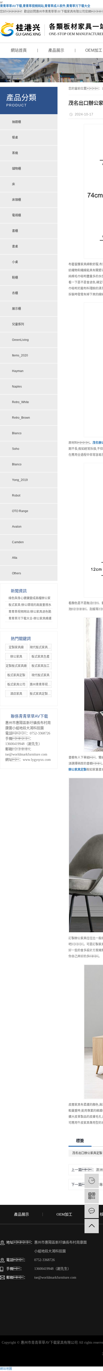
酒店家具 (16, 694)
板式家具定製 (16, 675)
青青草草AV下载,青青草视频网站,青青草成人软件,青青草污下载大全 (45, 6)
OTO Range (20, 511)
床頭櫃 (16, 200)
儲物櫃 (16, 168)
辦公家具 (16, 656)
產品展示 (56, 50)
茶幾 (15, 153)
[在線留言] (91, 1211)
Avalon (17, 526)
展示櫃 (16, 308)
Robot (16, 495)
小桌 (15, 262)
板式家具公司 (16, 684)
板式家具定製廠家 (42, 694)
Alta (14, 557)
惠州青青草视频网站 (43, 684)
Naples (17, 386)
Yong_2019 (20, 480)
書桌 (15, 246)
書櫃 (15, 231)
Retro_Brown (21, 417)
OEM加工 (64, 1214)
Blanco (17, 433)
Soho (15, 449)
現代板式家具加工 (42, 647)
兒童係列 (18, 324)
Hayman (18, 371)
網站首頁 (19, 50)
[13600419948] (91, 1181)
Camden (18, 542)
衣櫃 (15, 293)
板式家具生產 (41, 656)
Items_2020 (20, 355)
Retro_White (20, 402)
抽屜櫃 (16, 122)
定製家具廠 (16, 647)
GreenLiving (20, 340)
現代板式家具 (41, 675)
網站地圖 (6, 1368)
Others (16, 573)
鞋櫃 (15, 277)
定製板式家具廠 (16, 666)
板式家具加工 (41, 666)
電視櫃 (16, 215)
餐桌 (15, 137)
